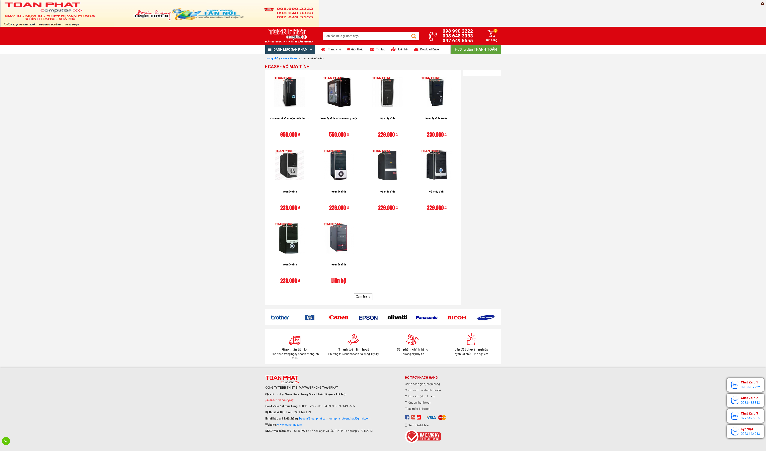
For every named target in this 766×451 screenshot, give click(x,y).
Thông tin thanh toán (418, 402)
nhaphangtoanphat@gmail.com (350, 418)
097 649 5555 (458, 40)
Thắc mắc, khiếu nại (417, 408)
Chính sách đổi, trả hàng (420, 396)
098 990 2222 (458, 31)
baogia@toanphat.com (313, 418)
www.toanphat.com (289, 424)
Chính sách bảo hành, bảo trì (423, 390)
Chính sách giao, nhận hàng (422, 384)
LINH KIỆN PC (289, 58)
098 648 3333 (458, 36)
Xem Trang (363, 296)
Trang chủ (271, 58)
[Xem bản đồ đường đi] (279, 400)
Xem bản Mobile (418, 425)
